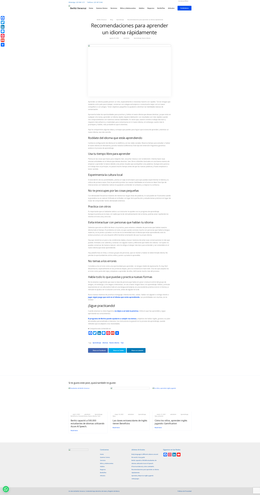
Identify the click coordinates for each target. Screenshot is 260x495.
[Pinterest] (2, 36)
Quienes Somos (101, 8)
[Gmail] (2, 40)
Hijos (114, 416)
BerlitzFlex (161, 8)
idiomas (105, 343)
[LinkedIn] (2, 27)
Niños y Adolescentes (128, 8)
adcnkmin (126, 38)
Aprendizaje (137, 38)
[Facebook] (2, 18)
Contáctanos (184, 8)
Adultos (141, 8)
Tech (98, 416)
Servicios (113, 8)
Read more (74, 430)
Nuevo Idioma (146, 38)
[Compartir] (2, 44)
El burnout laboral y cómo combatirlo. (143, 466)
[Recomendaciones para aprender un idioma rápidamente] (129, 70)
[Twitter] (2, 22)
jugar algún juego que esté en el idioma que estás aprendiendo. (114, 297)
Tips (122, 343)
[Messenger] (2, 31)
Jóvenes (160, 416)
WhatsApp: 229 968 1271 (77, 2)
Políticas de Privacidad (184, 491)
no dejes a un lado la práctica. (127, 311)
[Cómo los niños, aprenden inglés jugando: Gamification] (164, 388)
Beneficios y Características (79, 416)
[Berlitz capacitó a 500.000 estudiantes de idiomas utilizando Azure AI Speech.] (79, 388)
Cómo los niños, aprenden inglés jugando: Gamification (171, 422)
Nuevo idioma (114, 343)
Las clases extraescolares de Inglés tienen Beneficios (130, 422)
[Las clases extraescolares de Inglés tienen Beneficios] (129, 399)
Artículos (171, 8)
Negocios (150, 8)
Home (91, 8)
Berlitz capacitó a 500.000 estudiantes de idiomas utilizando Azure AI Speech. (87, 423)
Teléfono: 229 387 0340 (95, 2)
